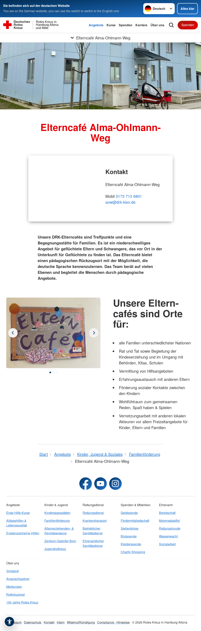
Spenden (125, 25)
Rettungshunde (169, 528)
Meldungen (14, 586)
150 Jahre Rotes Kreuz (22, 602)
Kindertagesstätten (57, 512)
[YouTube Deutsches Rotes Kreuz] (100, 483)
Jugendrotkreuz (55, 549)
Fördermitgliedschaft (135, 520)
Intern (61, 622)
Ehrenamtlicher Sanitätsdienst (93, 543)
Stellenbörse (129, 528)
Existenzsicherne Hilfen (22, 533)
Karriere (141, 25)
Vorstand (12, 571)
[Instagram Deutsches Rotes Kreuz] (115, 483)
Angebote (96, 25)
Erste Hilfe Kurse (18, 512)
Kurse (111, 25)
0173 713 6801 (129, 196)
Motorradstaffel (169, 520)
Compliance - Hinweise (113, 622)
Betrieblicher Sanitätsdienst (92, 530)
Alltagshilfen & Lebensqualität (16, 522)
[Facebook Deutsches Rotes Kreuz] (85, 483)
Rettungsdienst (93, 512)
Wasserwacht (168, 536)
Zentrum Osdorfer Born (60, 541)
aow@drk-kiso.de (120, 202)
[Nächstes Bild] (13, 333)
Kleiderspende (131, 544)
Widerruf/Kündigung (81, 622)
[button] (50, 372)
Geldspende (129, 512)
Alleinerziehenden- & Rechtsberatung (59, 530)
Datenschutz (32, 622)
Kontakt (49, 622)
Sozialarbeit (167, 544)
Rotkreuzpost (15, 594)
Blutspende (129, 536)
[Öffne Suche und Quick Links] (171, 25)
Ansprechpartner (17, 579)
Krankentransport (95, 520)
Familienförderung (57, 520)
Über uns (157, 25)
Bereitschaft (167, 512)
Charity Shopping (133, 552)
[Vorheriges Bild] (94, 333)
